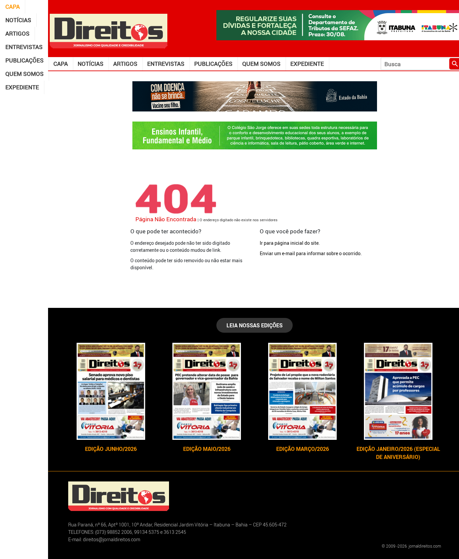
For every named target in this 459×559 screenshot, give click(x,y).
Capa (12, 6)
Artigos (17, 33)
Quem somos (24, 74)
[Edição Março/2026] (302, 391)
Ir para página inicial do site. (290, 243)
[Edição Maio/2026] (207, 391)
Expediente (22, 87)
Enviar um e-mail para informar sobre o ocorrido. (311, 253)
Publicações (24, 60)
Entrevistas (24, 47)
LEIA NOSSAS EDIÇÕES (254, 325)
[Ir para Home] (108, 30)
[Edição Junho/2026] (111, 391)
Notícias (18, 20)
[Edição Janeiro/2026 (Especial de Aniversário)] (398, 391)
